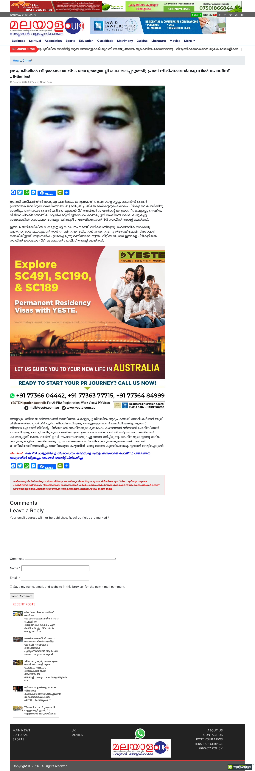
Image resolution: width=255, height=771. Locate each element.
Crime (26, 60)
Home (17, 60)
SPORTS (18, 739)
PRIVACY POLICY (210, 748)
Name (15, 568)
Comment (17, 558)
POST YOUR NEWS (209, 739)
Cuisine (142, 41)
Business (18, 41)
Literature (158, 41)
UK (73, 730)
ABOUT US (215, 730)
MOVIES (77, 735)
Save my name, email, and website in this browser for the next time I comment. (69, 586)
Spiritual (35, 41)
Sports (70, 41)
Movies (175, 41)
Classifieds (105, 41)
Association (53, 41)
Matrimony (125, 41)
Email (15, 578)
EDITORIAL (20, 735)
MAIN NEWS (21, 730)
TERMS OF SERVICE (208, 744)
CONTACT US (213, 735)
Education (86, 41)
